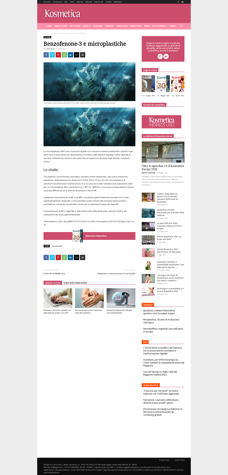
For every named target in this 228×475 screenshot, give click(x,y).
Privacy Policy (164, 460)
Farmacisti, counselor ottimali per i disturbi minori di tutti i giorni (161, 401)
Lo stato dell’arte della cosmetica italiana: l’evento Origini (169, 226)
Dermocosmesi (60, 26)
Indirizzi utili (98, 2)
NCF (145, 342)
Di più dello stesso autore (75, 282)
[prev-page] (45, 318)
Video (72, 2)
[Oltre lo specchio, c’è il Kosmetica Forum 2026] (163, 152)
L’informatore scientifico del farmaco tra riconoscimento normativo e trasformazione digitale (162, 350)
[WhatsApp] (64, 54)
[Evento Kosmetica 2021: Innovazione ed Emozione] (148, 252)
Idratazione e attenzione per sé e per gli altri (116, 273)
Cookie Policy (179, 460)
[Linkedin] (182, 2)
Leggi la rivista (150, 70)
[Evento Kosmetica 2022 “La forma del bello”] (148, 240)
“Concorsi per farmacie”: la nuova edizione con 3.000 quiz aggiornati (161, 392)
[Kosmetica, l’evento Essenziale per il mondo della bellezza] (148, 213)
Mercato (87, 26)
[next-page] (49, 318)
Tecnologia (55, 33)
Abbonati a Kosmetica (96, 236)
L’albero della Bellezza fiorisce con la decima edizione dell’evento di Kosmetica (167, 198)
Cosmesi (48, 26)
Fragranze (97, 26)
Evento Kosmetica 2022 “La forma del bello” (169, 237)
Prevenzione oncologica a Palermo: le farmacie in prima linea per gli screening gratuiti (162, 412)
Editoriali (80, 2)
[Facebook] (178, 2)
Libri (66, 2)
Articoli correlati (52, 282)
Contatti (108, 2)
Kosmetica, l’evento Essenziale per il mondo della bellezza (170, 212)
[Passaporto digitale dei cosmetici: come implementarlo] (121, 298)
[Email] (76, 54)
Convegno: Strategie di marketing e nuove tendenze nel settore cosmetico (170, 278)
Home (46, 33)
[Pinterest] (58, 54)
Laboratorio (122, 26)
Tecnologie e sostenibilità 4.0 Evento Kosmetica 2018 (170, 289)
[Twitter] (52, 54)
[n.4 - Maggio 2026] (163, 84)
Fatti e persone (158, 26)
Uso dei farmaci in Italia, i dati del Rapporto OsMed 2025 (160, 373)
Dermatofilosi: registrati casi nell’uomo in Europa (163, 330)
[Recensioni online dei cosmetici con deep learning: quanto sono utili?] (58, 298)
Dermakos (147, 305)
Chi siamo (47, 2)
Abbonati (89, 2)
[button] (181, 26)
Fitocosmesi (75, 26)
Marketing (109, 26)
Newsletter (118, 2)
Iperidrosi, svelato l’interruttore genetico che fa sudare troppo (159, 312)
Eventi (146, 26)
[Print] (82, 54)
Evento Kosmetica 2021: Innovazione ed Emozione (169, 250)
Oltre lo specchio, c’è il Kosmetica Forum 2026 (163, 167)
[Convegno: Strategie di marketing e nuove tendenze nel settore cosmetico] (148, 278)
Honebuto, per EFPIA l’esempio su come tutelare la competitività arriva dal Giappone (163, 362)
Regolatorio (136, 26)
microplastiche (57, 246)
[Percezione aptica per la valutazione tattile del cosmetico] (89, 298)
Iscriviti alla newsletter (154, 105)
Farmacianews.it (150, 385)
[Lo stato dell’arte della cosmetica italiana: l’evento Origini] (148, 226)
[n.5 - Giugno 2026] (148, 84)
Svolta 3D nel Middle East (54, 273)
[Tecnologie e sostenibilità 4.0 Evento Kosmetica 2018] (148, 292)
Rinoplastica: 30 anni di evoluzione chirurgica (161, 321)
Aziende (172, 26)
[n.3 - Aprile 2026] (177, 84)
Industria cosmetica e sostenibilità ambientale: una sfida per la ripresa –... (170, 264)
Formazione (57, 2)
